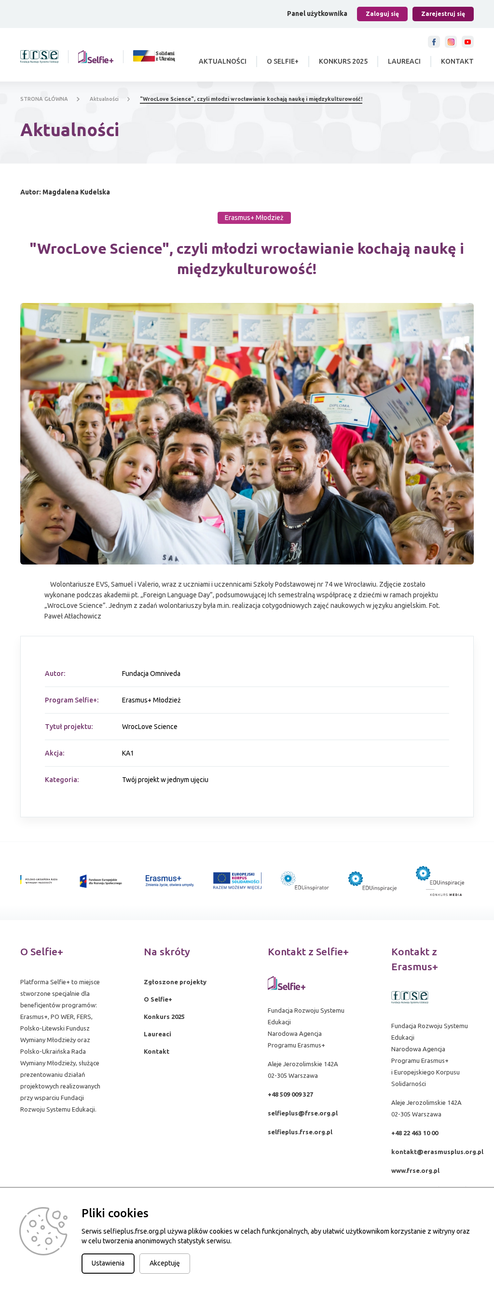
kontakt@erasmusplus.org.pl (437, 1151)
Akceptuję (165, 1263)
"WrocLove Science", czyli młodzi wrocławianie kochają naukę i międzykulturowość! (251, 99)
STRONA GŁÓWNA (44, 99)
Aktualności (223, 61)
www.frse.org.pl (415, 1170)
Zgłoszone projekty (175, 981)
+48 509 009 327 (290, 1094)
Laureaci (404, 61)
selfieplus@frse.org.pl (303, 1113)
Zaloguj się (382, 14)
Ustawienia (108, 1263)
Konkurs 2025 (343, 61)
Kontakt (457, 61)
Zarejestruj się (443, 14)
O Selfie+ (283, 61)
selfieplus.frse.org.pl (300, 1131)
